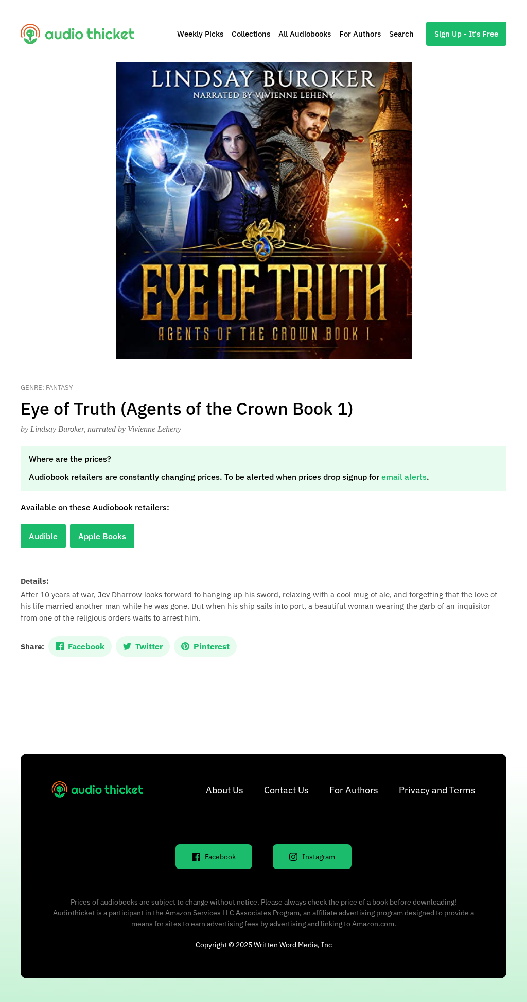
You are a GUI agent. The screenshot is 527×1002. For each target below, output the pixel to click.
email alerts (404, 477)
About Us (224, 790)
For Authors (360, 34)
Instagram (318, 856)
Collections (251, 34)
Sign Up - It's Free (466, 34)
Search (401, 34)
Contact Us (286, 790)
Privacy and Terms (437, 790)
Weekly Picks (200, 34)
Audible (43, 536)
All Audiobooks (304, 34)
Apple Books (102, 536)
